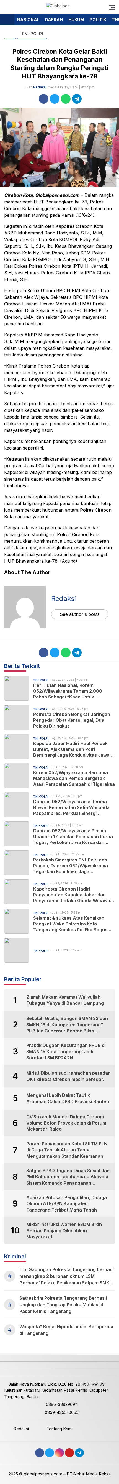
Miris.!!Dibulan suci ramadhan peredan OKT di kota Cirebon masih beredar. (68, 1076)
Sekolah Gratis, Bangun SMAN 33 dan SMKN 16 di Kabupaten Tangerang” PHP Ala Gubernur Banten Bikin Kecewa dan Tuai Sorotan (67, 1025)
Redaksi (39, 87)
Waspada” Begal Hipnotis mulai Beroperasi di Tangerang (66, 1330)
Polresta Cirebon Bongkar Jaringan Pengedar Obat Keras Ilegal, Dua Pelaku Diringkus (71, 720)
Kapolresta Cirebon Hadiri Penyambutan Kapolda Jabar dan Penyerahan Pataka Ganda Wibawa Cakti (71, 894)
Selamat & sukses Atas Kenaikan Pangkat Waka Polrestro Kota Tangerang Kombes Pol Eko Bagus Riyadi (70, 923)
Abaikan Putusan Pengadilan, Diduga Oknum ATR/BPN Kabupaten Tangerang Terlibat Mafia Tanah (66, 1204)
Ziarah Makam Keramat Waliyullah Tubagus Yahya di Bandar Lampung (65, 1000)
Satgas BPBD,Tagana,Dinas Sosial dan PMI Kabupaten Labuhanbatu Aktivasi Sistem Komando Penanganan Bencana (68, 1177)
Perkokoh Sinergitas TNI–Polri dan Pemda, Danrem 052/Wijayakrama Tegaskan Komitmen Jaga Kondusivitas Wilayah (70, 865)
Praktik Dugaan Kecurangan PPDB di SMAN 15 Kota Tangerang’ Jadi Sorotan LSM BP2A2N (66, 1051)
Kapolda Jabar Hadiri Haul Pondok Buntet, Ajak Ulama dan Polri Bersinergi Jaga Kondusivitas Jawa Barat (71, 749)
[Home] (7, 20)
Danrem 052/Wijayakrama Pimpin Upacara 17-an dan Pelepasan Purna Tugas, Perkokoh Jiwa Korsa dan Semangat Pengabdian (73, 836)
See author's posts (80, 614)
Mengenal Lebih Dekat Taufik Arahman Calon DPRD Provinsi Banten (67, 1098)
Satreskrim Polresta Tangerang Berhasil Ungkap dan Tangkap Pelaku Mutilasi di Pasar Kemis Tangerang (63, 1304)
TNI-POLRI (32, 33)
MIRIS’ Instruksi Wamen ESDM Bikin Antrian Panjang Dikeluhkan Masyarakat (64, 1231)
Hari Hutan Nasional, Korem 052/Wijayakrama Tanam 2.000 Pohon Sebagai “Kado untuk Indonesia (67, 691)
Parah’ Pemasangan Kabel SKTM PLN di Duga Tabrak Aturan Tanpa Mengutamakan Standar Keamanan (66, 1150)
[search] (6, 7)
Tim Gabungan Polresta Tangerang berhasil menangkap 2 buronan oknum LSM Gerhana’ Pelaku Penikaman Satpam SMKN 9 (67, 1276)
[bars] (110, 7)
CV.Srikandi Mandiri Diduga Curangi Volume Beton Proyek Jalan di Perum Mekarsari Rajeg (66, 1123)
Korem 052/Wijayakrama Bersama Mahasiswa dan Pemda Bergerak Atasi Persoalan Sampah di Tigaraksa (74, 778)
